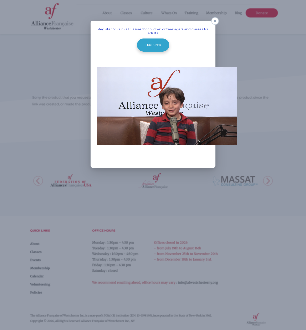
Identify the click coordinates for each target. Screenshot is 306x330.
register (153, 40)
